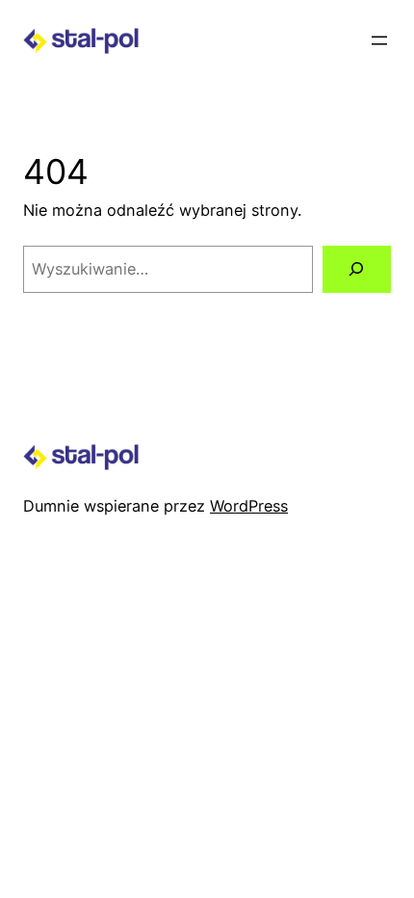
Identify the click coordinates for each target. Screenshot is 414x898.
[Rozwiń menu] (379, 40)
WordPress (249, 505)
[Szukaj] (357, 270)
